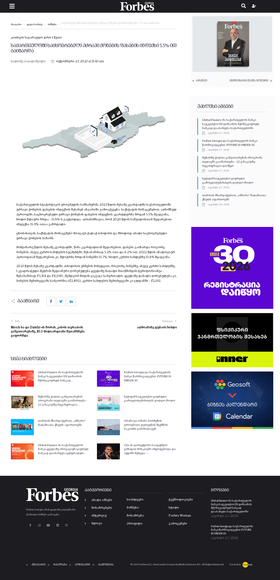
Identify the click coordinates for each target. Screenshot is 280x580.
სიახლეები (135, 499)
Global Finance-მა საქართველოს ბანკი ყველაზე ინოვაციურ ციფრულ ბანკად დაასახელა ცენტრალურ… (63, 449)
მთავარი (16, 24)
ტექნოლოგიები (181, 499)
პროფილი (134, 523)
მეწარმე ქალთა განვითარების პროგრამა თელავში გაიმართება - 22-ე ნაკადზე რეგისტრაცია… (62, 400)
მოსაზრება (135, 515)
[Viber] (67, 525)
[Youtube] (48, 525)
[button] (12, 6)
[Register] (254, 6)
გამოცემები (178, 523)
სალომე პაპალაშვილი (28, 61)
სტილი (174, 507)
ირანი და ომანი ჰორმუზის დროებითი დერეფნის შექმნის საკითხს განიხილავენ (146, 424)
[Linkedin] (57, 525)
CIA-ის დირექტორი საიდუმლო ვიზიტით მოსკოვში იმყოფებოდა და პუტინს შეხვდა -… (150, 449)
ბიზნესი (52, 24)
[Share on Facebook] (50, 301)
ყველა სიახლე (34, 24)
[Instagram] (39, 525)
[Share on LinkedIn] (71, 301)
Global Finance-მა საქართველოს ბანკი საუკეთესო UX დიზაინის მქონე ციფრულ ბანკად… (60, 376)
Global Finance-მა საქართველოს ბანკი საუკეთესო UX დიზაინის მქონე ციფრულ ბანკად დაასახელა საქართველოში (230, 124)
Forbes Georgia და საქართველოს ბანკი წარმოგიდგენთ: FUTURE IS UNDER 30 (147, 376)
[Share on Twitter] (61, 301)
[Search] (243, 6)
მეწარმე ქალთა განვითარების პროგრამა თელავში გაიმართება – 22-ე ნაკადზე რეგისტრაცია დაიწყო (232, 161)
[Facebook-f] (30, 525)
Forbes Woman (180, 515)
